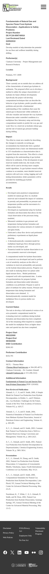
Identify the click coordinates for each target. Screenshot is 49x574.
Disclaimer (7, 528)
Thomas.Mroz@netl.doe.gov (17, 367)
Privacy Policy (8, 533)
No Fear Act (23, 540)
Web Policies (8, 537)
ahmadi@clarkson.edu (15, 373)
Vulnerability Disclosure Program (40, 531)
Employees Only (25, 536)
